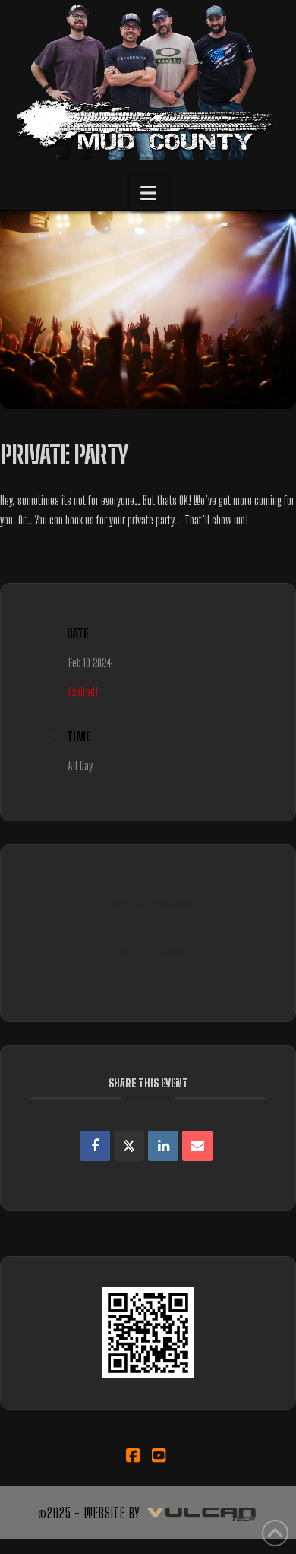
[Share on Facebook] (95, 1146)
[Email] (197, 1146)
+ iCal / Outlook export (152, 950)
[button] (148, 193)
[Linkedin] (163, 1146)
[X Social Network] (129, 1146)
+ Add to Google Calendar (152, 904)
